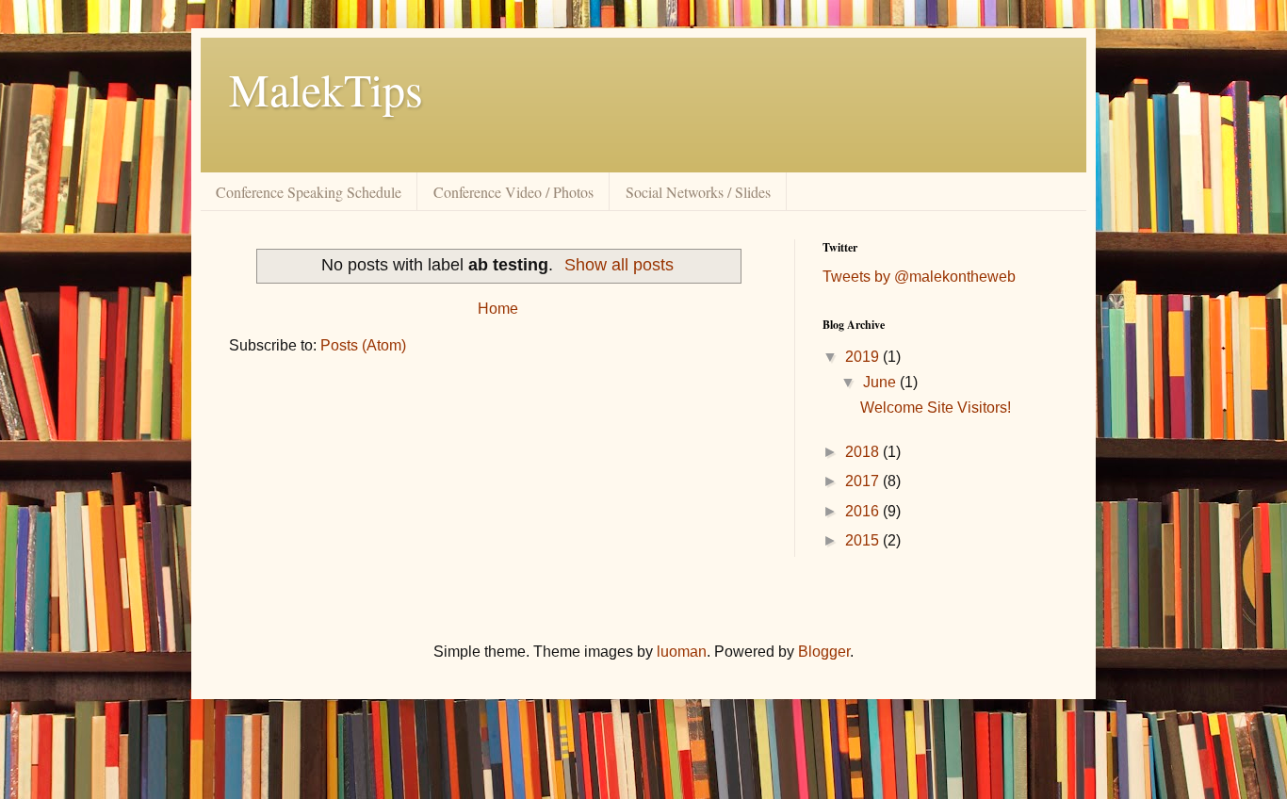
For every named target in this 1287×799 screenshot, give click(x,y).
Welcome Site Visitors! (935, 408)
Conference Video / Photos (513, 192)
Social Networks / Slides (698, 192)
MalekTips (326, 88)
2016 (864, 511)
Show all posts (619, 264)
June (881, 382)
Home (498, 309)
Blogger (824, 652)
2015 (864, 540)
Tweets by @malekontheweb (919, 277)
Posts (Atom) (363, 345)
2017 (864, 481)
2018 (864, 452)
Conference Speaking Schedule (308, 192)
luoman (682, 652)
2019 (864, 357)
